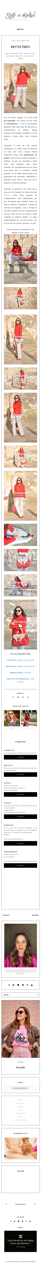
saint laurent (10, 56)
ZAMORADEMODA (20, 1113)
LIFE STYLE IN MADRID (20, 1120)
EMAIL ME (20, 1106)
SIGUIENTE (6, 915)
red (33, 53)
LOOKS (21, 1110)
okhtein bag (27, 53)
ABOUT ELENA (20, 1103)
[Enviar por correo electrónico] (28, 697)
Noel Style (8, 765)
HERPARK (32, 1261)
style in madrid (29, 56)
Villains (20, 1067)
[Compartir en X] (18, 697)
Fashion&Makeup (10, 852)
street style (19, 56)
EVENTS (20, 1116)
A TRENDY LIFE (9, 750)
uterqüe (20, 58)
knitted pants (14, 53)
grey (7, 53)
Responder (20, 757)
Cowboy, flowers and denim (12, 728)
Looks (21, 53)
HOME (20, 1099)
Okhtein (7, 195)
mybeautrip (8, 825)
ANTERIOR (35, 915)
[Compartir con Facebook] (13, 697)
